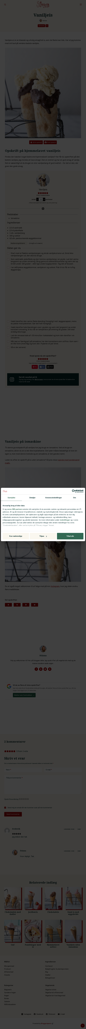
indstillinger (65, 520)
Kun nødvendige (15, 536)
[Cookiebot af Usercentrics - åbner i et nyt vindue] (73, 491)
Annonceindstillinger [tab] (53, 498)
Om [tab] (74, 498)
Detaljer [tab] (32, 498)
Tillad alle (70, 536)
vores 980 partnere (15, 509)
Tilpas (41, 536)
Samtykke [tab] (11, 498)
